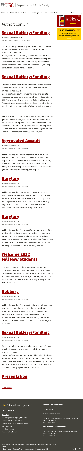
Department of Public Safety (33, 5)
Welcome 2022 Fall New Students (19, 256)
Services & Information (18, 13)
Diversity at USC (7, 426)
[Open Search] (81, 13)
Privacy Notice (7, 449)
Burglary (10, 178)
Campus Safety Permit (9, 432)
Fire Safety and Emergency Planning (14, 418)
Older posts (7, 387)
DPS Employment (8, 429)
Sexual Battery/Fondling (26, 32)
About (3, 13)
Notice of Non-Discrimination (23, 449)
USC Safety (5, 415)
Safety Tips (35, 13)
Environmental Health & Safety (12, 420)
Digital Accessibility (42, 449)
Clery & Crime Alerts (51, 13)
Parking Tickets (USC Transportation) (15, 423)
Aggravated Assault (21, 140)
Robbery (10, 291)
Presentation (14, 376)
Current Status (48, 409)
